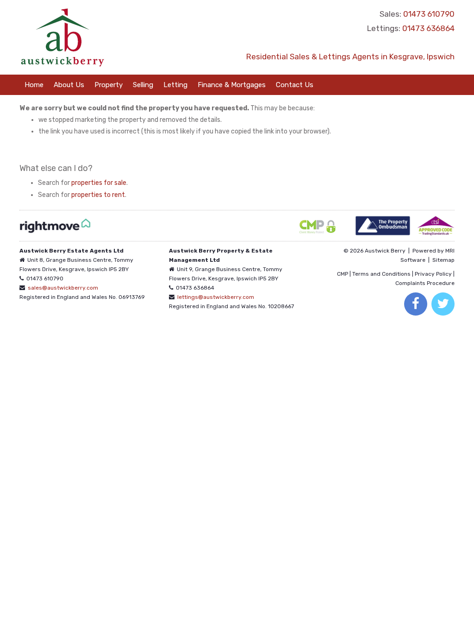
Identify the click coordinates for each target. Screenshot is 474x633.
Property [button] (108, 85)
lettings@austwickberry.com (215, 297)
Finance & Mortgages (232, 85)
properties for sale (98, 183)
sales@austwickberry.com (63, 288)
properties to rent (98, 195)
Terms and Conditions (381, 274)
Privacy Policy (433, 274)
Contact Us (294, 85)
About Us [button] (69, 85)
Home (34, 85)
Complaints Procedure (425, 283)
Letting (175, 85)
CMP (342, 274)
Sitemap (443, 260)
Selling (143, 85)
